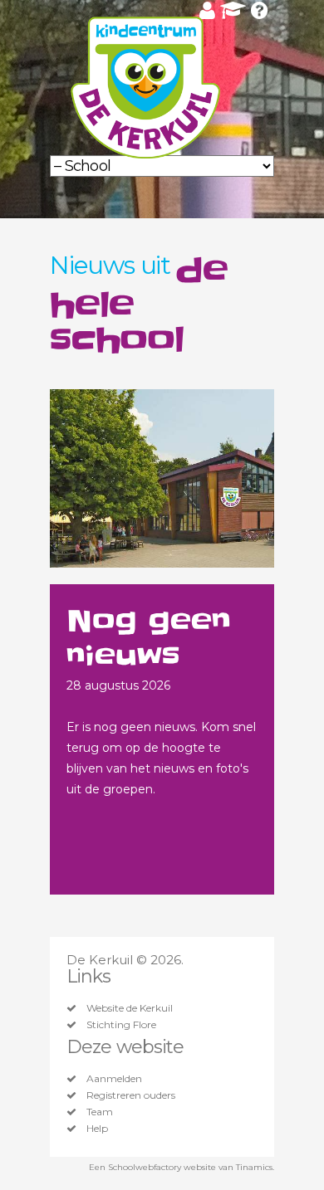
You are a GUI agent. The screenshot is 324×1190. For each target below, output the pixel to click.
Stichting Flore (121, 1025)
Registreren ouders (130, 1095)
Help (97, 1129)
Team (99, 1112)
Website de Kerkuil (129, 1008)
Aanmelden (114, 1079)
